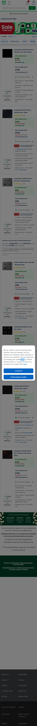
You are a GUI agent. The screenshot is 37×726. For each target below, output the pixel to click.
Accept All (18, 371)
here (22, 359)
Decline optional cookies (18, 377)
